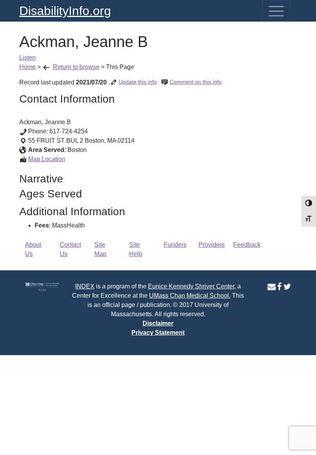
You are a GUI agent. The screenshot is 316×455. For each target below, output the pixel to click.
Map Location (46, 159)
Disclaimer (158, 323)
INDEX (84, 286)
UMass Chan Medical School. (189, 295)
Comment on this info (196, 82)
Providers (211, 244)
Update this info (138, 82)
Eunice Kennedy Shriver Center (191, 286)
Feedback (247, 244)
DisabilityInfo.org (65, 11)
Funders (175, 244)
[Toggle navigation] (276, 11)
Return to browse (76, 67)
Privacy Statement (158, 332)
